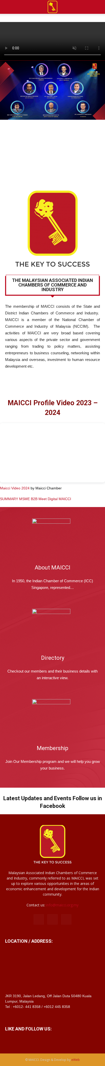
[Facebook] (39, 919)
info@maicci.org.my (62, 905)
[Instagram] (52, 919)
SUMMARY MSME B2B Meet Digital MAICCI (35, 499)
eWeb (75, 1060)
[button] (98, 7)
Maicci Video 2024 (15, 488)
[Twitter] (66, 919)
